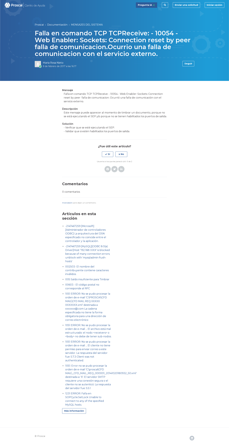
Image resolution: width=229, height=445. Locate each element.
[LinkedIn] (121, 169)
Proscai (39, 24)
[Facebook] (108, 169)
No (122, 154)
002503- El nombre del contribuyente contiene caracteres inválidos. (87, 270)
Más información (74, 410)
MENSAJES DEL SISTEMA (87, 24)
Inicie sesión (67, 203)
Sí (109, 154)
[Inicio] (25, 5)
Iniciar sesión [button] (214, 5)
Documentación (57, 24)
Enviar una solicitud (186, 5)
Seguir (188, 63)
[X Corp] (114, 169)
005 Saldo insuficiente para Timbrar (87, 279)
